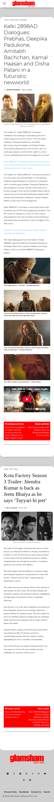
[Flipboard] (20, 773)
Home (6, 20)
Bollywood (14, 20)
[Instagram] (26, 773)
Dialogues (23, 20)
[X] (38, 773)
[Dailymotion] (7, 773)
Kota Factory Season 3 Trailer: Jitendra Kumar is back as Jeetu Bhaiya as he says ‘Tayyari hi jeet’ (15, 432)
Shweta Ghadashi (13, 90)
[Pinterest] (32, 773)
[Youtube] (44, 773)
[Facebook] (14, 773)
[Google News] (30, 780)
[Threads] (23, 780)
